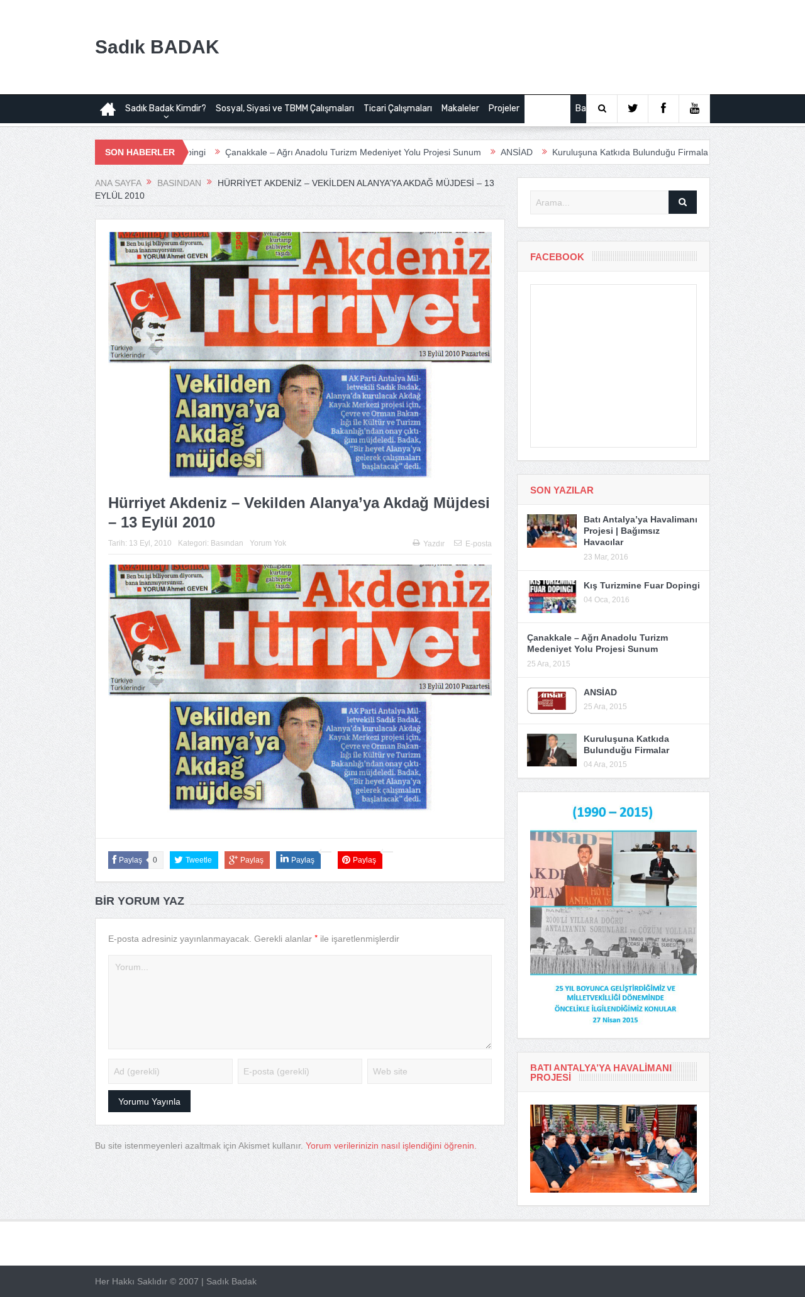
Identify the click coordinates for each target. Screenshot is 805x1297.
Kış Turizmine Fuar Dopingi (642, 585)
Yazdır (434, 543)
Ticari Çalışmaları (398, 108)
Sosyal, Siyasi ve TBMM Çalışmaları (285, 108)
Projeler (504, 108)
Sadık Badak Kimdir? (165, 108)
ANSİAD (471, 152)
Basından (547, 108)
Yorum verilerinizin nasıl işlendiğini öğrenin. (391, 1145)
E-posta (478, 543)
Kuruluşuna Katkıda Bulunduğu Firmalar (585, 152)
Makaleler (460, 108)
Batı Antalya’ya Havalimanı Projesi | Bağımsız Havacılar (640, 530)
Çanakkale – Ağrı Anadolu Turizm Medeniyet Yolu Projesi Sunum (307, 152)
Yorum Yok (268, 543)
